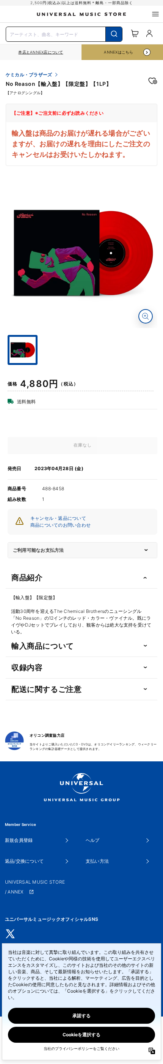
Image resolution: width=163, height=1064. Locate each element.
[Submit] (114, 34)
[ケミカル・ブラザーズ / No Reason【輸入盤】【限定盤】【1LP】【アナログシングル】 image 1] (82, 253)
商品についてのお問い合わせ (60, 525)
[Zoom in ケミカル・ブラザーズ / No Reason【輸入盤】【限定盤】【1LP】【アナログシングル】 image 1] (145, 316)
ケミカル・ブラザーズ (29, 74)
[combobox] (64, 33)
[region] (41, 52)
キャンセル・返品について (58, 518)
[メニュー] (155, 14)
